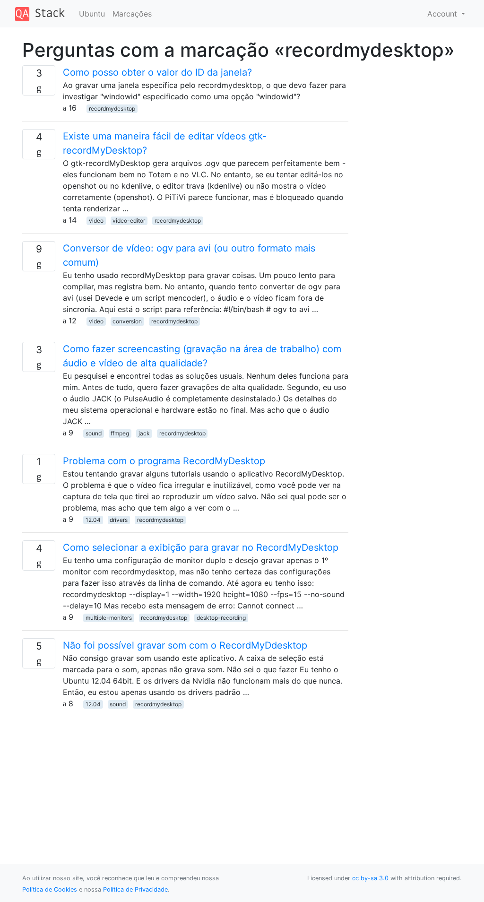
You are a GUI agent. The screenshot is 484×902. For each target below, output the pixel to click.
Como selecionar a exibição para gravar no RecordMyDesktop (200, 547)
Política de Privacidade (135, 889)
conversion (127, 321)
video (96, 220)
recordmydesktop (112, 108)
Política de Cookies (49, 889)
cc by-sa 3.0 (370, 878)
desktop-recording (221, 617)
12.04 (93, 519)
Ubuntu (92, 13)
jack (144, 433)
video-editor (128, 220)
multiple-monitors (109, 617)
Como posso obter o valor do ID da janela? (157, 72)
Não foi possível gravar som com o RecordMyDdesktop (185, 645)
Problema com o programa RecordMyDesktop (164, 461)
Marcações (132, 13)
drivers (119, 519)
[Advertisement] (185, 775)
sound (94, 433)
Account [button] (443, 13)
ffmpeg (120, 433)
